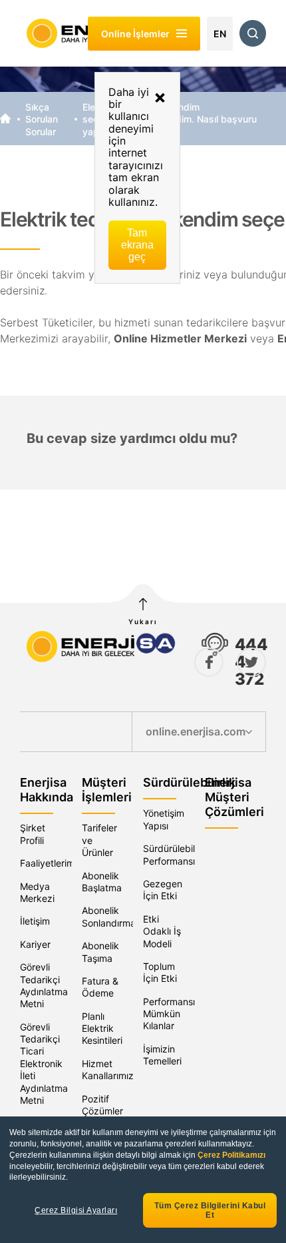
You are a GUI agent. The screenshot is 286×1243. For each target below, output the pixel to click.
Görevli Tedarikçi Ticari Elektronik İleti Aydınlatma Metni (44, 1063)
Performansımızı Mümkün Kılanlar (177, 1014)
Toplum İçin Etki (160, 972)
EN (220, 33)
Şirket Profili (32, 833)
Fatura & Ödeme (100, 987)
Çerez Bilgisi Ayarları (76, 1210)
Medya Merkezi (37, 892)
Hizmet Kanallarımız (108, 1069)
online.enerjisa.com (195, 731)
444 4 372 (251, 662)
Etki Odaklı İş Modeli (162, 931)
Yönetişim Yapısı (163, 819)
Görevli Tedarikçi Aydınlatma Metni (44, 985)
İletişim (35, 921)
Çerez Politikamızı (231, 1155)
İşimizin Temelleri (162, 1054)
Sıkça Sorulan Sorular (41, 119)
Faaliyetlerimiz (51, 863)
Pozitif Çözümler (102, 1104)
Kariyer (35, 944)
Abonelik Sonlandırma (109, 916)
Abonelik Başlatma (102, 881)
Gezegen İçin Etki (162, 889)
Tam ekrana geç (137, 244)
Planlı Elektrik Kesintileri (102, 1028)
